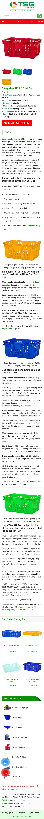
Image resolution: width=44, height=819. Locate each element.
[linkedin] (22, 816)
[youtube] (30, 816)
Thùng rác (16, 776)
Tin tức (31, 21)
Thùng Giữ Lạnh (18, 747)
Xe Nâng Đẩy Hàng (20, 767)
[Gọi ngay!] (22, 16)
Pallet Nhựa (17, 727)
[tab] (7, 132)
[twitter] (17, 816)
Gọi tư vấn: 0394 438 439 (16, 123)
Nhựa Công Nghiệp (20, 708)
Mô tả (8, 132)
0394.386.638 (24, 803)
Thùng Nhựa (17, 718)
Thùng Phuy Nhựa (19, 737)
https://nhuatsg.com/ (17, 800)
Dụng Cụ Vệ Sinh (19, 757)
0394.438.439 (13, 803)
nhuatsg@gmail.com (15, 806)
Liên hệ (40, 21)
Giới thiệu (22, 21)
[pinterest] (26, 816)
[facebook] (13, 816)
